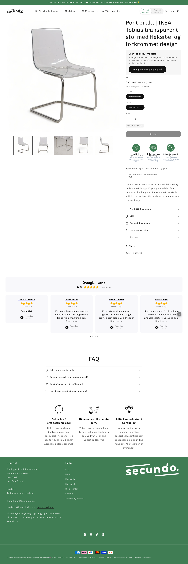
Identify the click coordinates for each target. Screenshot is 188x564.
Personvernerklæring (87, 557)
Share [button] (132, 246)
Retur (68, 474)
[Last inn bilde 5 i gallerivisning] (104, 145)
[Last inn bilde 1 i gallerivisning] (23, 145)
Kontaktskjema (45, 507)
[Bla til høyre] (117, 145)
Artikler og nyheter (74, 498)
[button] (167, 11)
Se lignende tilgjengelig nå (147, 69)
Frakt (128, 87)
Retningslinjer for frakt (123, 557)
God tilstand (136, 97)
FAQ (67, 469)
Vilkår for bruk (105, 557)
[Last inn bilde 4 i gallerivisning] (83, 145)
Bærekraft (70, 484)
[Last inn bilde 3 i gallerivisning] (63, 145)
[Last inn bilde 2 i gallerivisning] (43, 145)
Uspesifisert (137, 108)
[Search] (178, 176)
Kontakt (69, 494)
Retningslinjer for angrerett (65, 557)
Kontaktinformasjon (143, 557)
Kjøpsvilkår (71, 479)
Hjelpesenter (71, 489)
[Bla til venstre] (10, 145)
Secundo (17, 557)
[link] (59, 425)
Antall (128, 113)
